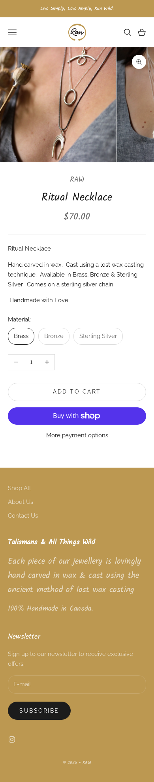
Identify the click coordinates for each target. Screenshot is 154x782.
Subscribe (39, 711)
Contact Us (23, 515)
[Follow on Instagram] (12, 739)
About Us (20, 501)
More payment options (77, 435)
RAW (77, 180)
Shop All (19, 488)
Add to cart (77, 391)
